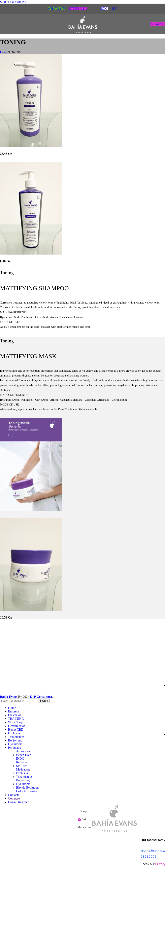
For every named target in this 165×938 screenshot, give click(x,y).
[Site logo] (82, 35)
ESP (114, 8)
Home (4, 52)
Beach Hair (23, 755)
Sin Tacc (21, 765)
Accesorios (23, 751)
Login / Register (18, 802)
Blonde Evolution (27, 787)
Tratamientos (24, 776)
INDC (20, 758)
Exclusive (22, 773)
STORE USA (78, 8)
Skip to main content (13, 1)
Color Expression (27, 791)
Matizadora (23, 769)
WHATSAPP (56, 8)
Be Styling (23, 780)
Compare (14, 798)
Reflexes (21, 762)
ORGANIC (157, 24)
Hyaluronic (23, 784)
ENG (104, 8)
